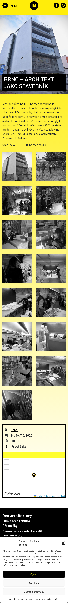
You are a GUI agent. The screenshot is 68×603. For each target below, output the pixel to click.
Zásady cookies (16, 599)
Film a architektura (16, 521)
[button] (63, 542)
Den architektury (17, 515)
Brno (14, 430)
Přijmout (34, 574)
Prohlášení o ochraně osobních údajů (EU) (22, 531)
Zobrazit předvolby (34, 591)
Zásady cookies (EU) (12, 535)
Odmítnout (34, 583)
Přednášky (10, 526)
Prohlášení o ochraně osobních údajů (40, 599)
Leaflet (39, 496)
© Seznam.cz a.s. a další (54, 496)
